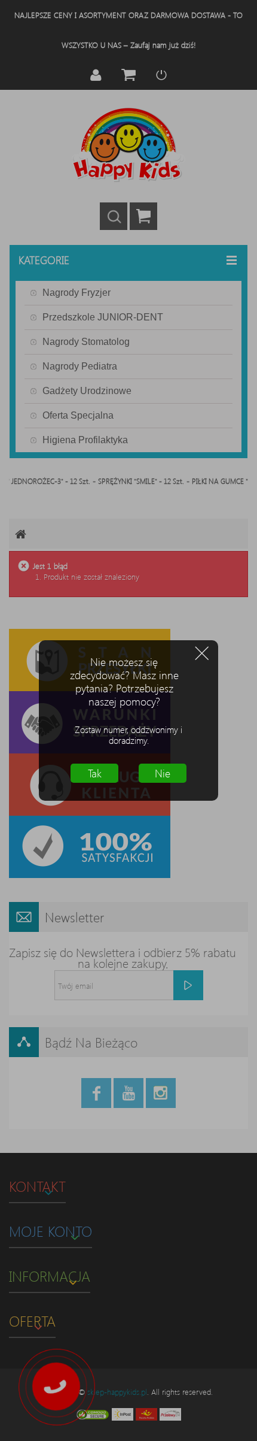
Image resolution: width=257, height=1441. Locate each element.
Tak (95, 773)
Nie (162, 773)
